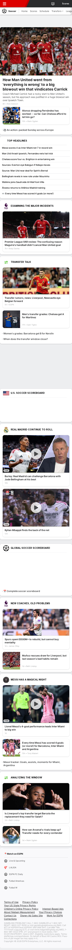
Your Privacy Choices (50, 912)
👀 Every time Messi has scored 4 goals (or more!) (28, 193)
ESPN (18, 3)
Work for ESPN (55, 915)
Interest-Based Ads (52, 908)
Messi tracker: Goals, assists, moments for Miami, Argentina (31, 764)
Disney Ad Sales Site (31, 915)
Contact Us (10, 915)
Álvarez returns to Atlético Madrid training (23, 187)
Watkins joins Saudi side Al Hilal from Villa (23, 182)
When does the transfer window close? (25, 339)
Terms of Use (11, 902)
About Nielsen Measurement (19, 912)
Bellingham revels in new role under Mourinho (25, 176)
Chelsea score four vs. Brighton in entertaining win (28, 159)
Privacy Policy (30, 902)
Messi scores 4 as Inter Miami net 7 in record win (27, 147)
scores (65, 4)
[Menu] (4, 3)
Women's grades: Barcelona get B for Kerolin (28, 333)
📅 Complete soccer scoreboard (21, 591)
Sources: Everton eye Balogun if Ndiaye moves (26, 165)
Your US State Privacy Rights (20, 905)
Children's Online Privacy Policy (21, 908)
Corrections (10, 918)
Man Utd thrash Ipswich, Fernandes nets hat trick (27, 153)
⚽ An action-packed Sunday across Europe (28, 129)
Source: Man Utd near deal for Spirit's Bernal (25, 170)
